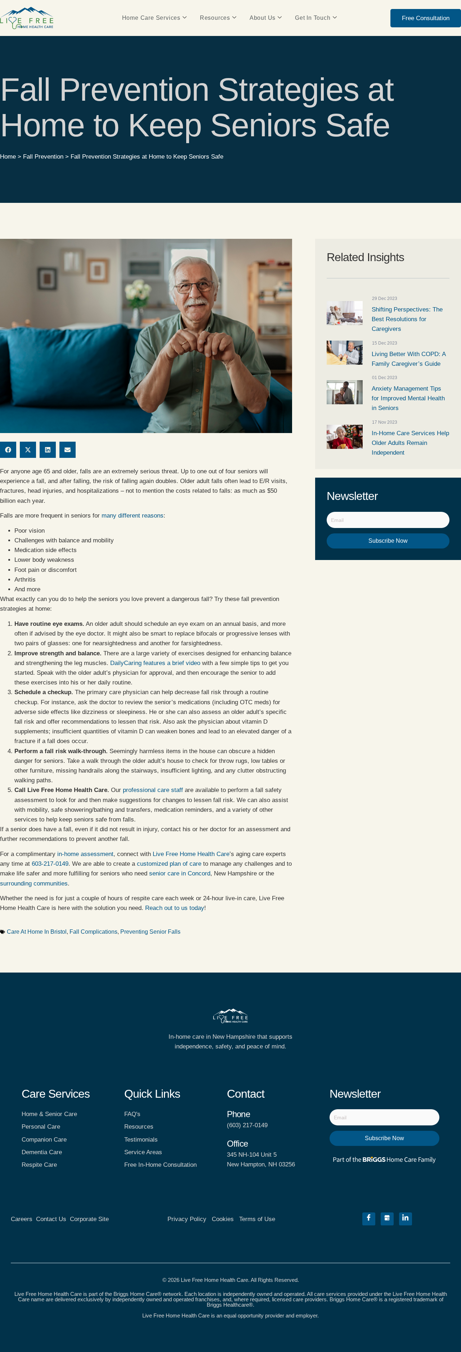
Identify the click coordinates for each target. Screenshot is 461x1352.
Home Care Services (151, 18)
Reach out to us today (174, 908)
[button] (8, 450)
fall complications (93, 932)
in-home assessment (85, 854)
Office (237, 1143)
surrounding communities (34, 883)
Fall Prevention (43, 156)
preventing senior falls (150, 932)
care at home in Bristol (37, 932)
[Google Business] (387, 1218)
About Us (263, 18)
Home (8, 156)
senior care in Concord (179, 873)
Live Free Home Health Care (191, 854)
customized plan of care (169, 863)
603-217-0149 (50, 863)
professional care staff (153, 790)
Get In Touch (313, 18)
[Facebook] (368, 1218)
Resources (215, 18)
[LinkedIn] (405, 1218)
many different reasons (133, 515)
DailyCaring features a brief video (155, 663)
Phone (238, 1114)
